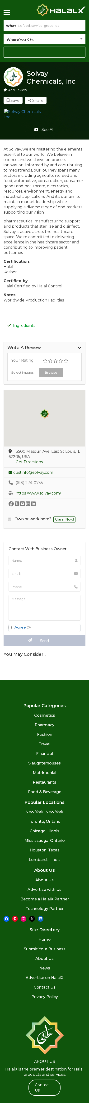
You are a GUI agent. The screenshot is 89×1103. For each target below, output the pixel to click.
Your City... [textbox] (27, 39)
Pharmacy (44, 725)
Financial (44, 753)
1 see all (46, 129)
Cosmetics (44, 715)
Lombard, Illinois (45, 859)
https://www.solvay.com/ (38, 493)
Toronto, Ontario (44, 821)
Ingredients (24, 325)
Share (37, 100)
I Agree (19, 627)
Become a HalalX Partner (44, 899)
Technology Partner (45, 908)
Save (14, 100)
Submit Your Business (45, 949)
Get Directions (29, 462)
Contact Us (45, 987)
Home (44, 939)
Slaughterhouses (44, 763)
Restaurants (44, 782)
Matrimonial (44, 772)
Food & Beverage (44, 792)
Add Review (17, 90)
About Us (44, 880)
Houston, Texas (45, 850)
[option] (24, 114)
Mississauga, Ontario (44, 840)
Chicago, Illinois (44, 831)
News (44, 968)
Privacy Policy (44, 997)
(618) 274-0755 (29, 482)
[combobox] (44, 39)
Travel (44, 744)
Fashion (44, 734)
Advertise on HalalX (44, 977)
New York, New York (44, 812)
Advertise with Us (44, 889)
